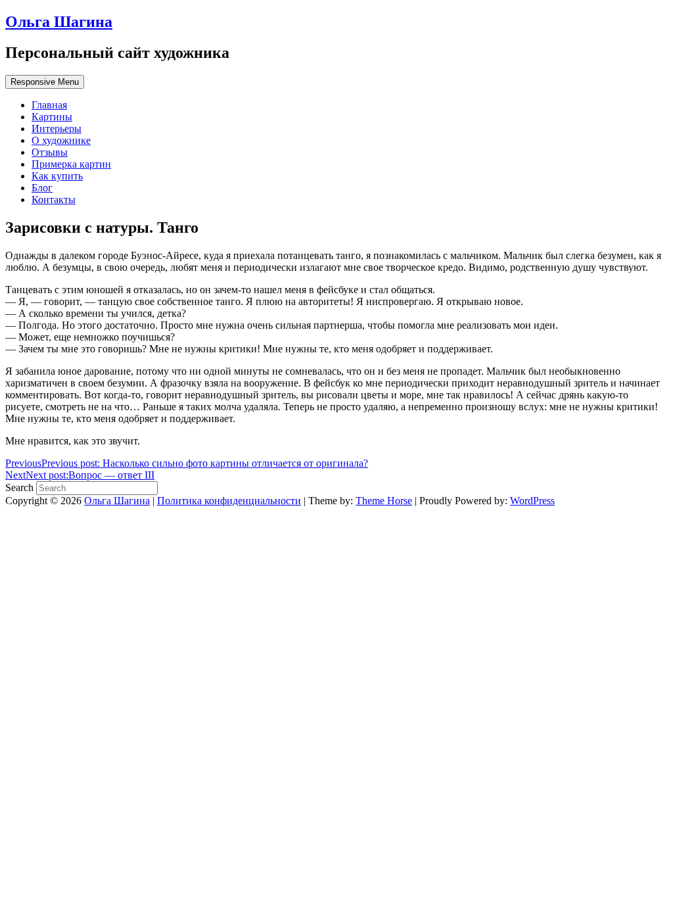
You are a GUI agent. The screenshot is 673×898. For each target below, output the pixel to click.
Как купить (57, 175)
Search (20, 487)
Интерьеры (56, 128)
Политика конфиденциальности (229, 500)
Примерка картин (71, 164)
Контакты (54, 199)
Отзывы (50, 152)
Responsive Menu (45, 82)
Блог (42, 187)
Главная (49, 104)
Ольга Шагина (58, 21)
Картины (52, 116)
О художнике (61, 140)
